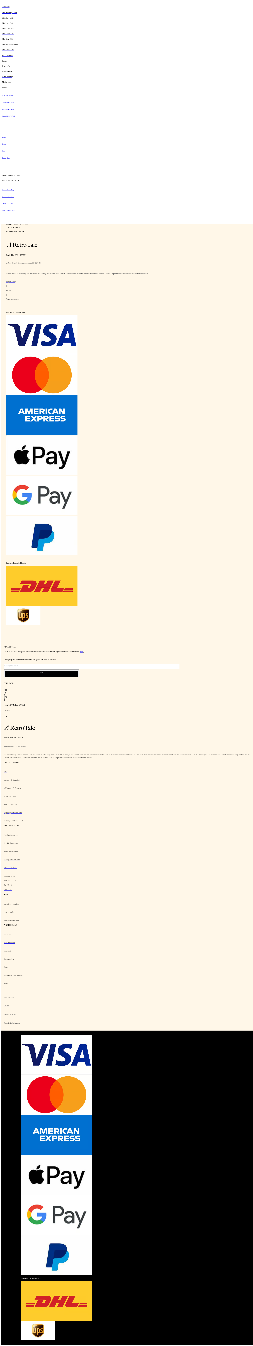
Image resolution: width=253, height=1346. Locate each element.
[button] (41, 673)
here (81, 652)
